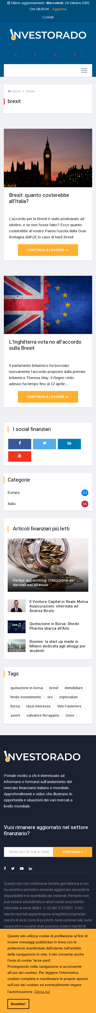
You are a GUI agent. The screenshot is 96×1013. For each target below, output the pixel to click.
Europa (13, 492)
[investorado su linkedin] (69, 444)
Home (15, 91)
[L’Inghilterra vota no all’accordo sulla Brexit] (48, 304)
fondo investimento (25, 697)
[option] (10, 54)
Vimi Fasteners (69, 706)
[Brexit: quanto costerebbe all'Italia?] (48, 158)
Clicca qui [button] (42, 992)
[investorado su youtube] (19, 456)
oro (50, 697)
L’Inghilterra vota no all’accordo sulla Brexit (45, 345)
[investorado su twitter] (44, 444)
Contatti (48, 17)
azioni (15, 715)
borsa (15, 706)
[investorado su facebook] (19, 444)
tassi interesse (38, 706)
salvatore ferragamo (43, 715)
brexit (30, 91)
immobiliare (74, 688)
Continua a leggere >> (48, 250)
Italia (11, 504)
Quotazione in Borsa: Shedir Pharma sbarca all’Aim (54, 626)
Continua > (72, 851)
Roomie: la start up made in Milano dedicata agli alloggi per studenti (57, 646)
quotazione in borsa (26, 688)
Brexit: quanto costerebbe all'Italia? (39, 198)
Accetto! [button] (18, 1004)
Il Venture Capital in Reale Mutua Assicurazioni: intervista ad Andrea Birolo (58, 606)
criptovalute (68, 697)
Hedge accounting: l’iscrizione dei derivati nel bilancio (44, 582)
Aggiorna (59, 9)
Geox (70, 715)
